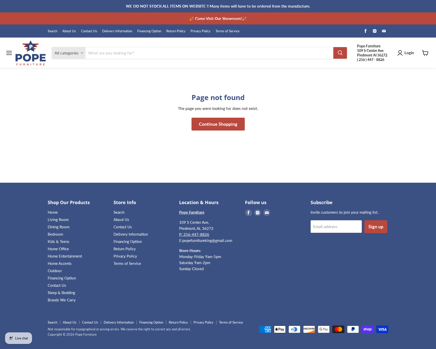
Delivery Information (117, 31)
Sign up (375, 226)
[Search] (340, 53)
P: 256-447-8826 (194, 234)
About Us (69, 31)
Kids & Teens (58, 241)
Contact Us (89, 31)
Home (53, 212)
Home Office (58, 248)
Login (409, 52)
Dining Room (58, 227)
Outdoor (55, 270)
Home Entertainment (65, 256)
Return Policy (175, 31)
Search (52, 31)
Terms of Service (227, 31)
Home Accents (60, 263)
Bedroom (55, 234)
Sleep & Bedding (61, 292)
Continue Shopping (218, 124)
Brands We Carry (62, 300)
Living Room (58, 219)
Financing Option (149, 31)
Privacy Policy (200, 31)
